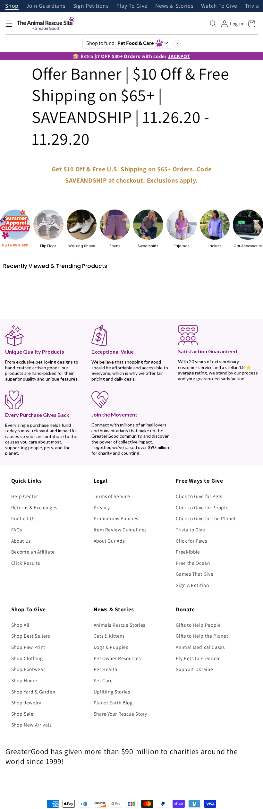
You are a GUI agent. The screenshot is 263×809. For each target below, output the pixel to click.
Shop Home (24, 680)
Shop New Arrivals (31, 724)
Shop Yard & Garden (33, 691)
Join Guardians (45, 6)
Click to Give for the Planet (205, 518)
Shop (12, 6)
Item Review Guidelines (120, 529)
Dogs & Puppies (111, 647)
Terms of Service (112, 496)
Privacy (102, 507)
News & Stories (174, 6)
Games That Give (194, 574)
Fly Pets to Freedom (198, 658)
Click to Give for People (202, 507)
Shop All (20, 625)
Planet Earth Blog (113, 702)
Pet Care (103, 680)
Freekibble (188, 551)
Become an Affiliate (33, 551)
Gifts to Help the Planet (202, 636)
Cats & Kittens (109, 636)
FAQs (16, 529)
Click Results (25, 563)
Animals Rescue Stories (120, 625)
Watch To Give (219, 6)
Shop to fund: (120, 43)
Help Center (24, 496)
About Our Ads (109, 541)
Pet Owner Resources (117, 658)
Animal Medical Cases (200, 647)
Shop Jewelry (26, 702)
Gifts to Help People (198, 625)
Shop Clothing (27, 658)
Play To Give (132, 6)
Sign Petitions (91, 6)
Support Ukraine (194, 669)
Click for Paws (191, 541)
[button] (8, 23)
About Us (21, 541)
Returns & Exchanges (34, 507)
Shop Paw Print (28, 647)
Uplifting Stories (112, 691)
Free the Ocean (193, 563)
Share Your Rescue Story (120, 713)
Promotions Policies (116, 518)
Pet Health (106, 669)
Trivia (252, 6)
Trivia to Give (190, 529)
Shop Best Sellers (30, 636)
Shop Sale (22, 713)
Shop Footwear (28, 669)
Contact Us (23, 518)
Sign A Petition (192, 585)
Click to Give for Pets (199, 496)
